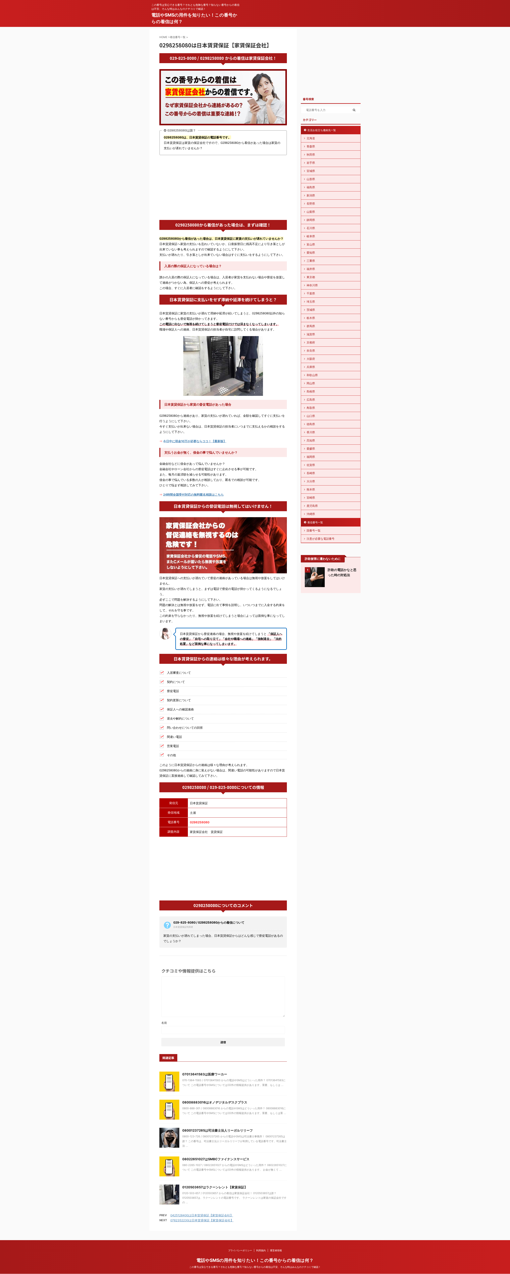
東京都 (311, 277)
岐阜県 (311, 236)
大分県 (311, 481)
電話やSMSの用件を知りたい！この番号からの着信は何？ (255, 1260)
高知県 (311, 440)
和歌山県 (312, 375)
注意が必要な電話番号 (320, 538)
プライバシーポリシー (240, 1250)
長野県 (311, 203)
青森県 (311, 146)
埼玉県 (311, 301)
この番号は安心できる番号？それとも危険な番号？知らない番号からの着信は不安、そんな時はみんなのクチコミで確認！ (255, 1266)
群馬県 (311, 326)
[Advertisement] (223, 188)
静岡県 (311, 220)
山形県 (311, 179)
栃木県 (311, 318)
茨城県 (311, 309)
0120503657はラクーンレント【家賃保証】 (214, 1187)
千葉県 (311, 293)
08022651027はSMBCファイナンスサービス (215, 1159)
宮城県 (311, 171)
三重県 (311, 260)
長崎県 (311, 473)
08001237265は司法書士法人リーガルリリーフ (217, 1130)
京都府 (311, 342)
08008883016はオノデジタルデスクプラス (214, 1102)
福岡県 (311, 456)
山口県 (311, 416)
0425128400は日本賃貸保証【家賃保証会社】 (201, 1215)
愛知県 (311, 252)
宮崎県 (311, 497)
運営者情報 (276, 1250)
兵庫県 (311, 367)
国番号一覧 (314, 530)
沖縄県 (311, 514)
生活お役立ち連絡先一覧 (321, 130)
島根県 (311, 391)
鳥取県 (311, 407)
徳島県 (311, 424)
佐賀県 (311, 465)
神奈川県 (312, 285)
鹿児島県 (312, 505)
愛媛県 (311, 448)
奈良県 (311, 350)
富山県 (311, 244)
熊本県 (311, 489)
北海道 (311, 138)
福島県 (311, 187)
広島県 (311, 399)
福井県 (311, 269)
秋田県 (311, 154)
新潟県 (311, 195)
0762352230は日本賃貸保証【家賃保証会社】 (201, 1220)
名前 (164, 1022)
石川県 (311, 228)
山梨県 (311, 211)
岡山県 (311, 383)
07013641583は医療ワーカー (204, 1074)
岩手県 (311, 162)
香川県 (311, 432)
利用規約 (261, 1250)
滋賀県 (311, 334)
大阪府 (311, 358)
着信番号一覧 (315, 522)
